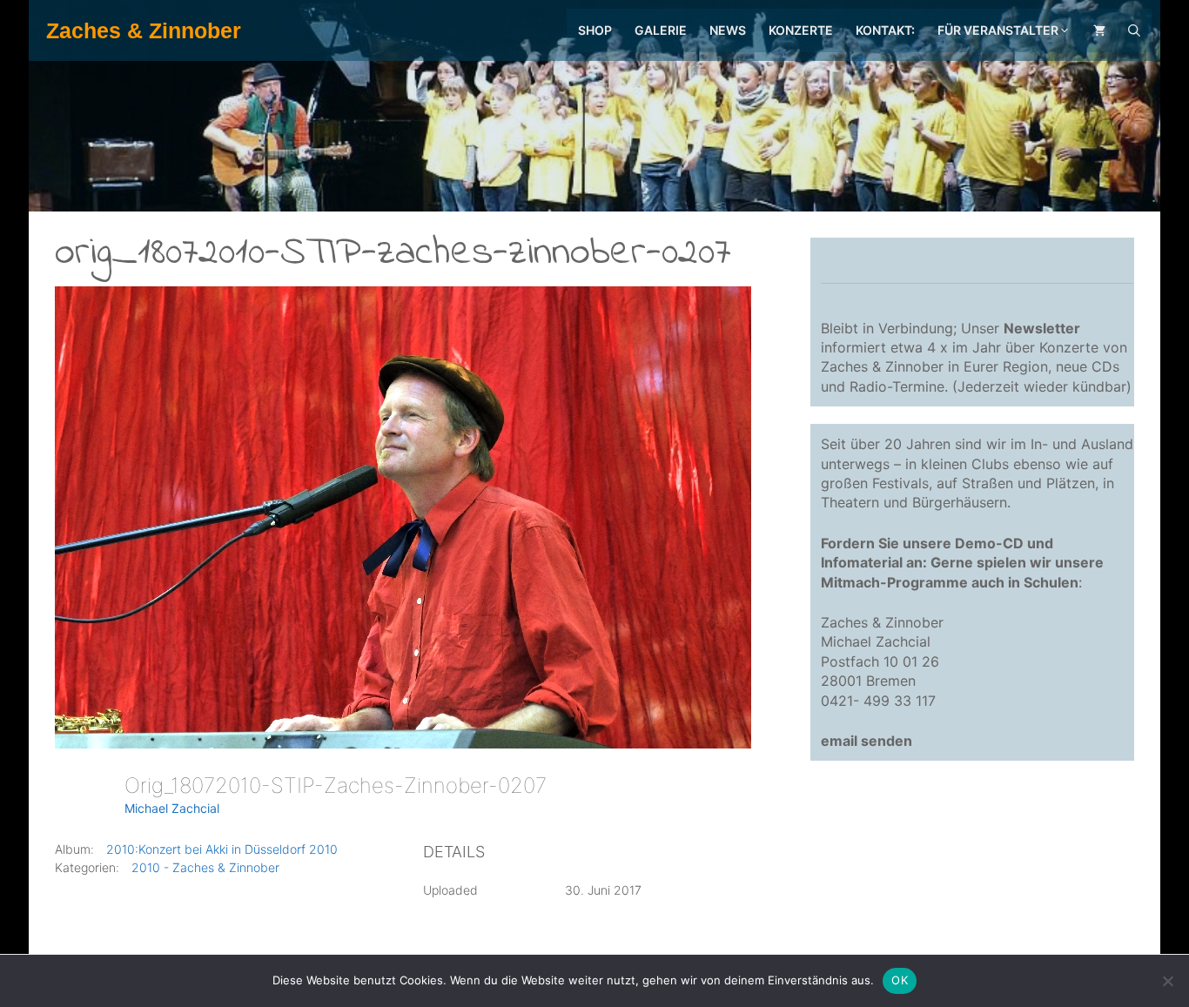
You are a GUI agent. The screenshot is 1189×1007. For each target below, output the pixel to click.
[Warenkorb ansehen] (1099, 30)
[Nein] (1167, 981)
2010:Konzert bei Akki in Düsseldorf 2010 (222, 849)
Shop (595, 30)
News (727, 30)
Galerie (661, 30)
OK (899, 980)
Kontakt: (885, 30)
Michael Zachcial (171, 808)
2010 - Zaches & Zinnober (205, 867)
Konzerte (801, 30)
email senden (866, 740)
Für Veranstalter (997, 30)
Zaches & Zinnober (143, 30)
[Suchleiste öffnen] (1134, 30)
